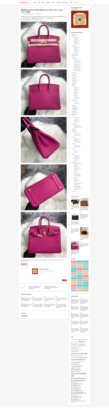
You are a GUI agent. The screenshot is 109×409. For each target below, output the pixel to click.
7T (72, 339)
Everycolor (76, 172)
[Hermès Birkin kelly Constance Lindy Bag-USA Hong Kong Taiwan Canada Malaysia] (24, 2)
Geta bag (74, 75)
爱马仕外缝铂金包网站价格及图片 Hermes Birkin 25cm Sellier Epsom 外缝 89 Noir (84, 308)
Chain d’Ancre (74, 55)
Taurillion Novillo (77, 186)
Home (34, 2)
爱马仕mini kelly (80, 274)
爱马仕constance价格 (86, 281)
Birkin (39, 2)
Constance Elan (77, 69)
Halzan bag (74, 77)
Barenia (75, 165)
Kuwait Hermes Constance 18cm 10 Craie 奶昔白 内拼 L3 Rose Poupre (61, 299)
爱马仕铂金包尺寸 (74, 274)
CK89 (86, 261)
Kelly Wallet (76, 98)
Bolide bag (74, 45)
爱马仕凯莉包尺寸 (80, 288)
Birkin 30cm (76, 40)
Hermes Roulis (85, 286)
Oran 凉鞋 (74, 130)
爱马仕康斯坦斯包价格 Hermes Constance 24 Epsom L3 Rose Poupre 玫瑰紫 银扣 (26, 299)
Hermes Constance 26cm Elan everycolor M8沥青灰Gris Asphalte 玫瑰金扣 (84, 245)
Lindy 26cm (76, 117)
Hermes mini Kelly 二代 (80, 281)
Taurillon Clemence (77, 187)
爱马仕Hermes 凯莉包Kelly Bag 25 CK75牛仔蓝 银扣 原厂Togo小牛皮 (84, 323)
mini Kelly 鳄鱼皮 (81, 361)
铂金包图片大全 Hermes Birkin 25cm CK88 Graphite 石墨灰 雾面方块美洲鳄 (84, 316)
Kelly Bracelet (76, 157)
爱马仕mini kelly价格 (74, 262)
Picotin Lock (65, 2)
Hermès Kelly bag (79, 264)
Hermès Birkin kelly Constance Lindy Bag (30, 7)
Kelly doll (75, 95)
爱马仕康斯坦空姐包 (74, 271)
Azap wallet (76, 155)
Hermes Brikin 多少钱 (74, 288)
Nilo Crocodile (76, 180)
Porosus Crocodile (77, 183)
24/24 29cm (76, 103)
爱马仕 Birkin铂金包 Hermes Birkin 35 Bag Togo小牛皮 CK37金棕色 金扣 (84, 209)
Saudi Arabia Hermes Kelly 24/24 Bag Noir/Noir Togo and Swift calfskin (75, 223)
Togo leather (76, 189)
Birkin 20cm (76, 37)
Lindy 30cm (76, 119)
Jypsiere (73, 84)
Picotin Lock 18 (77, 133)
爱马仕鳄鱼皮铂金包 (74, 286)
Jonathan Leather (77, 175)
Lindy (53, 2)
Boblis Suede (76, 166)
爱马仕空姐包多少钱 (80, 278)
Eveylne (73, 72)
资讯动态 (73, 191)
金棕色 (86, 290)
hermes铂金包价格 (86, 276)
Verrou (71, 2)
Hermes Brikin (73, 345)
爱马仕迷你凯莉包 (80, 271)
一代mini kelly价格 (73, 269)
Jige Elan (73, 83)
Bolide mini (76, 51)
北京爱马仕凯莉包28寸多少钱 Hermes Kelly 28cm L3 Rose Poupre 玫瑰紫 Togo (26, 305)
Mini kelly (58, 2)
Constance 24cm (77, 66)
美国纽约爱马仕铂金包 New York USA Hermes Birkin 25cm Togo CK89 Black (75, 316)
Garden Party (74, 74)
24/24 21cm (76, 101)
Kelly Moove (74, 114)
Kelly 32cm (76, 90)
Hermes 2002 (74, 80)
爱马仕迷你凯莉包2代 (86, 269)
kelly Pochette (76, 125)
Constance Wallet (77, 70)
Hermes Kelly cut (85, 288)
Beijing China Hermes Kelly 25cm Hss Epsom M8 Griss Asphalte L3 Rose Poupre (37, 299)
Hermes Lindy (73, 281)
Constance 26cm (77, 67)
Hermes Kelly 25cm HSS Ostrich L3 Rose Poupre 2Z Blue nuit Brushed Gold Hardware (37, 305)
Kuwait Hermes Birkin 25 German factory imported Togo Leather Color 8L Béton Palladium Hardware (61, 306)
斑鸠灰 (80, 285)
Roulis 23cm (76, 140)
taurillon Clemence (80, 283)
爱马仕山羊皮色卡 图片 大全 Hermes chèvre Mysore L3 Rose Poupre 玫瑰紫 (49, 305)
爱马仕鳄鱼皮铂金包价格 (74, 283)
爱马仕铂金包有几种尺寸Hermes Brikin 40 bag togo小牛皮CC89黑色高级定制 (75, 207)
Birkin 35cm (76, 42)
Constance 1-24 (77, 61)
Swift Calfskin (76, 184)
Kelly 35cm (76, 92)
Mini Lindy (76, 122)
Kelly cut (75, 93)
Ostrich (75, 181)
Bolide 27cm (76, 48)
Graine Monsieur (77, 174)
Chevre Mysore (77, 169)
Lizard (75, 177)
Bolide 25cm (76, 47)
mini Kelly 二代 (80, 290)
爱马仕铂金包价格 (74, 264)
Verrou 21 (76, 152)
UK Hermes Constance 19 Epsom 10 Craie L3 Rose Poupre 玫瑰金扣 (49, 299)
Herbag (73, 78)
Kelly (43, 2)
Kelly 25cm (76, 87)
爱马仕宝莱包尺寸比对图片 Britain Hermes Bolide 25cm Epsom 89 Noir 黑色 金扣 (84, 216)
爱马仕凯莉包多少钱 (74, 266)
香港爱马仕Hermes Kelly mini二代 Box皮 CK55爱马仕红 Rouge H (75, 308)
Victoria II (75, 160)
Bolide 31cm (76, 50)
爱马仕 (73, 153)
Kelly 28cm (76, 89)
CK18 (80, 268)
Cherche (73, 56)
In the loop (74, 81)
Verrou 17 (76, 150)
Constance (48, 2)
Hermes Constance (74, 278)
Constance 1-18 (77, 60)
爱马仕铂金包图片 (74, 394)
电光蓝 (74, 290)
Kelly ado (73, 105)
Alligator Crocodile (77, 163)
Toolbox (73, 143)
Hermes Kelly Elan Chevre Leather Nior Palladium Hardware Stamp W (75, 323)
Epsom (75, 171)
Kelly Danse (74, 106)
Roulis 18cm (76, 138)
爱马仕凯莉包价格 (86, 264)
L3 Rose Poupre (24, 264)
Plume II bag (76, 158)
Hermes (79, 266)
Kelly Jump (76, 96)
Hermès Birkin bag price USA (28, 13)
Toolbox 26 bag (77, 146)
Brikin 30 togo (79, 276)
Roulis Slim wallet (77, 141)
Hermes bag (86, 278)
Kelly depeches (75, 108)
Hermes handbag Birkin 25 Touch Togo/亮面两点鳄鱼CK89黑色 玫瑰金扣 (75, 230)
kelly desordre (74, 109)
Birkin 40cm (76, 43)
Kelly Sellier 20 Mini (77, 127)
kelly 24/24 (74, 100)
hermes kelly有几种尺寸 (86, 283)
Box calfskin (76, 168)
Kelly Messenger (75, 112)
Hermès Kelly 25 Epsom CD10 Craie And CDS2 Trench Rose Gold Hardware (75, 330)
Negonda (75, 178)
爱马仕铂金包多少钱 (74, 276)
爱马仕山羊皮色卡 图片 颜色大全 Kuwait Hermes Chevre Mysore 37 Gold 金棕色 (84, 330)
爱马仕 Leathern (75, 162)
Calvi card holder (75, 53)
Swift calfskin (85, 266)
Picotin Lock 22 (77, 135)
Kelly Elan (74, 111)
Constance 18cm (77, 64)
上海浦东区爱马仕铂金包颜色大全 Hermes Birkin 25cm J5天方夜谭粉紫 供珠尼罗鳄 (75, 252)
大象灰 (86, 273)
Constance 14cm (77, 63)
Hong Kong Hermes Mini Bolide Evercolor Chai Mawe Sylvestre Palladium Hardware (75, 301)
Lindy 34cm (76, 120)
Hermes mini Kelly (79, 262)
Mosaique (74, 129)
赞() (64, 280)
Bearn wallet (74, 34)
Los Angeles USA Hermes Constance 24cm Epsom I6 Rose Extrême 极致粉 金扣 (84, 301)
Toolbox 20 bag (77, 145)
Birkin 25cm (42, 7)
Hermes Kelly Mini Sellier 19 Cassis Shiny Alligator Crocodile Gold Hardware (84, 238)
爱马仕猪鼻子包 (86, 271)
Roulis (75, 2)
